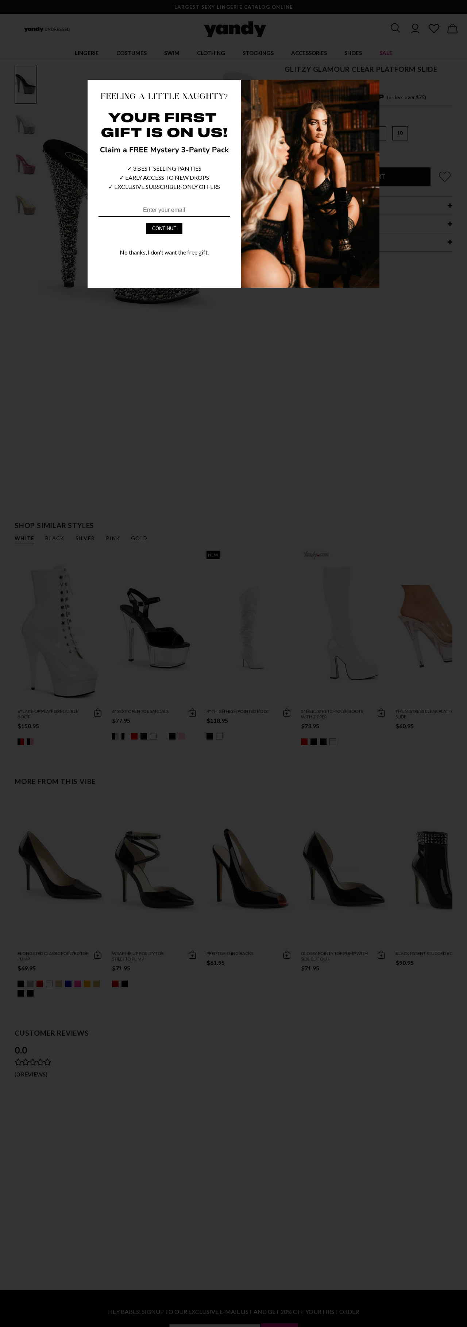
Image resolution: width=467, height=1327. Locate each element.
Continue (164, 228)
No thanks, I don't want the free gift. (164, 252)
